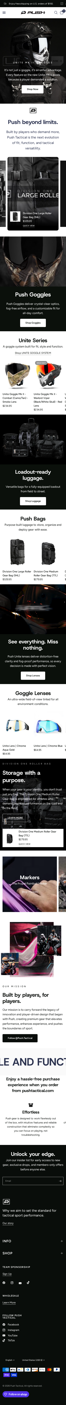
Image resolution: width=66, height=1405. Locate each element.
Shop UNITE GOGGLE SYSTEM (33, 353)
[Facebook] (6, 1282)
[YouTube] (22, 1283)
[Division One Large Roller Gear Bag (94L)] (17, 552)
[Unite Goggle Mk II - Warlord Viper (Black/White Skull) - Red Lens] (48, 375)
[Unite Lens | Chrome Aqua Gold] (17, 726)
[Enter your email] (60, 1181)
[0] (61, 12)
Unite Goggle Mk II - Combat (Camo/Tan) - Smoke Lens (15, 398)
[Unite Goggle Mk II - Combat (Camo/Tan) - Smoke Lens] (17, 375)
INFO (7, 1241)
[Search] (56, 12)
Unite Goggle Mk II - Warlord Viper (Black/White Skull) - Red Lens (48, 400)
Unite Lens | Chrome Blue (48, 745)
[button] (32, 89)
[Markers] (30, 884)
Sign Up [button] (7, 1273)
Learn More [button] (9, 1302)
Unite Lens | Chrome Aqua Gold (14, 747)
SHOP (8, 1253)
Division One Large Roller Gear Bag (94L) (37, 215)
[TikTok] (30, 1282)
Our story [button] (8, 1223)
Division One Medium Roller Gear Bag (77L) (46, 573)
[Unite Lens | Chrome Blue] (48, 726)
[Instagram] (14, 1282)
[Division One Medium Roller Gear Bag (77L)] (48, 552)
